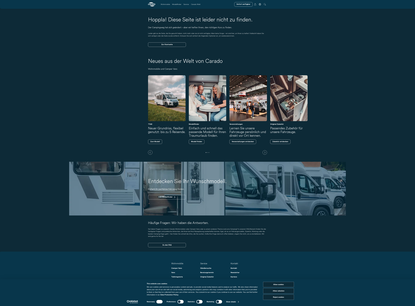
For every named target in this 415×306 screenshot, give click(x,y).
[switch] (180, 301)
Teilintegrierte (177, 277)
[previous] (150, 152)
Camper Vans (176, 268)
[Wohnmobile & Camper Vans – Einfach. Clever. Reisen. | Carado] (151, 4)
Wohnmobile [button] (165, 4)
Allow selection (278, 291)
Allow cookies (278, 284)
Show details (231, 302)
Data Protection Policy (169, 295)
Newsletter (235, 272)
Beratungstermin (207, 272)
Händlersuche (205, 268)
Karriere (234, 277)
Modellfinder (176, 4)
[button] (260, 4)
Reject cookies (278, 297)
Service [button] (186, 4)
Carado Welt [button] (195, 4)
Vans (173, 272)
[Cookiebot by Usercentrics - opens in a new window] (132, 301)
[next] (265, 152)
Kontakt (234, 268)
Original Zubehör (207, 277)
